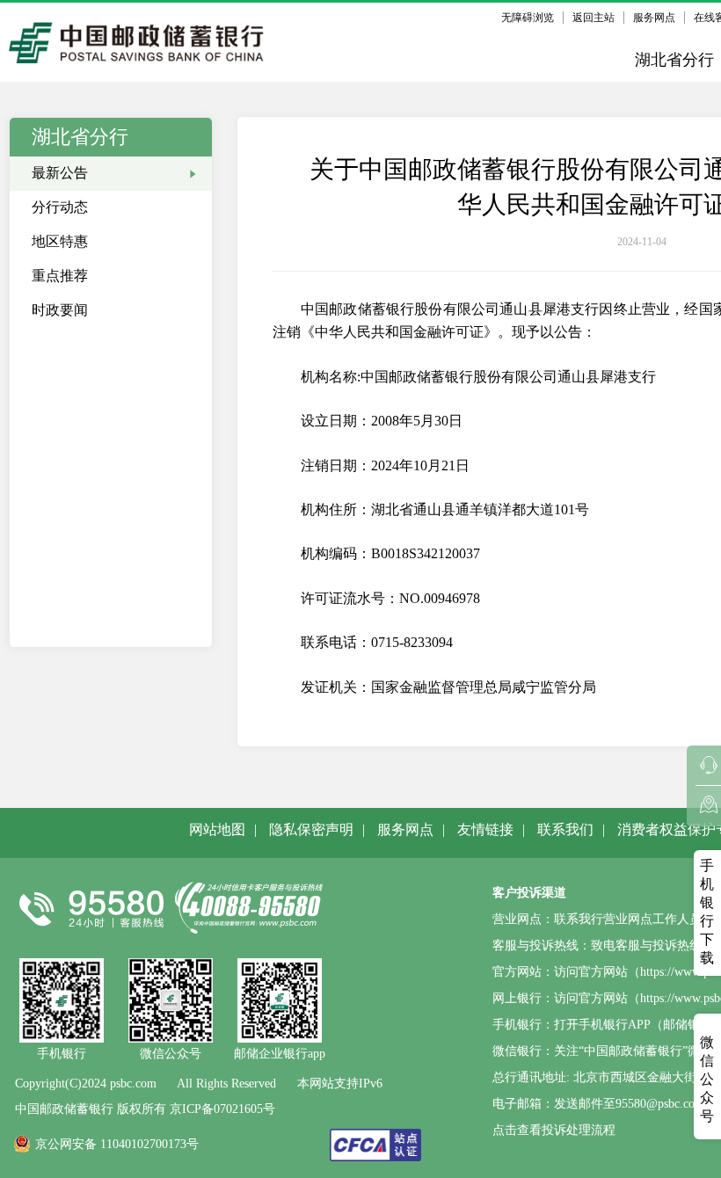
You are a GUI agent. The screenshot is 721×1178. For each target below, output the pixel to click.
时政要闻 (60, 309)
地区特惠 (60, 241)
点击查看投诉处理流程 (553, 1130)
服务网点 (654, 17)
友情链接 (485, 829)
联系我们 (565, 829)
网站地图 (217, 829)
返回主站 (593, 17)
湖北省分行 (674, 60)
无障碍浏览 (527, 17)
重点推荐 (60, 275)
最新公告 (60, 172)
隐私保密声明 (311, 829)
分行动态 (60, 207)
